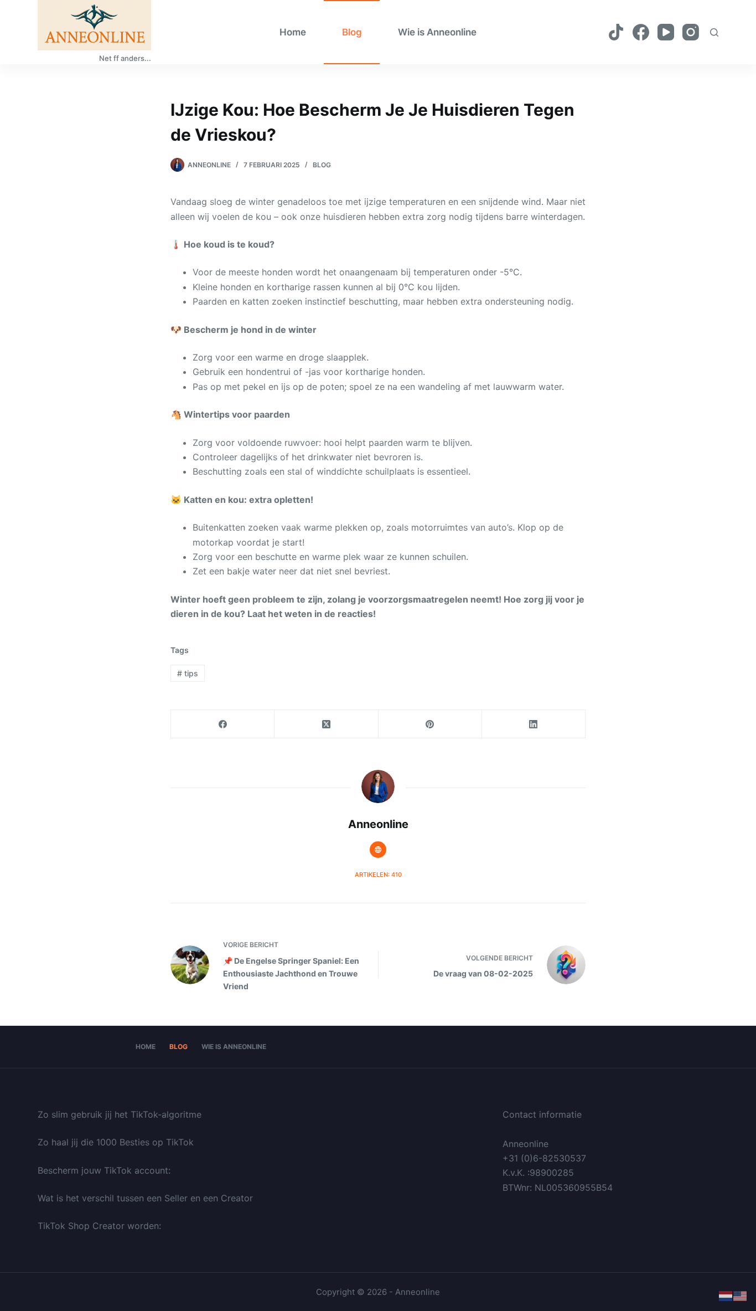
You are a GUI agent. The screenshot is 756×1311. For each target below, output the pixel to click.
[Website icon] (378, 849)
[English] (740, 1295)
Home (292, 32)
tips (187, 673)
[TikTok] (616, 32)
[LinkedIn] (534, 724)
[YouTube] (665, 32)
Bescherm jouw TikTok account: (104, 1170)
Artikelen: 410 (378, 874)
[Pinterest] (430, 724)
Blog (352, 32)
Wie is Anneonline (437, 32)
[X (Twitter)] (326, 724)
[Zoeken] (714, 32)
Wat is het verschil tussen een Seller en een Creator (145, 1198)
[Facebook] (641, 32)
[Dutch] (726, 1295)
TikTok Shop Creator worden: (99, 1225)
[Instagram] (690, 32)
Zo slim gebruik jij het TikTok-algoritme (119, 1114)
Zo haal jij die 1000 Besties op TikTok (116, 1142)
